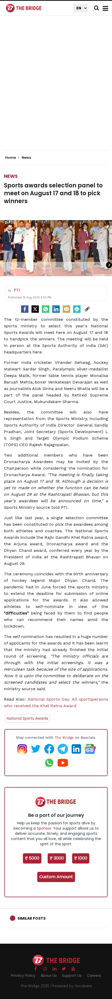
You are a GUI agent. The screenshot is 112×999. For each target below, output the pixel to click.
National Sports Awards (27, 718)
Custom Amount (56, 877)
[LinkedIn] (56, 309)
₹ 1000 (80, 858)
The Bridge (64, 737)
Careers (94, 975)
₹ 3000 (57, 858)
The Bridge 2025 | (36, 986)
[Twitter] (35, 309)
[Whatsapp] (45, 309)
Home (11, 157)
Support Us (72, 975)
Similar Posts (31, 918)
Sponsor (44, 828)
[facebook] (25, 309)
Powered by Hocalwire (72, 986)
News (11, 176)
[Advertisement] (56, 87)
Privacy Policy (23, 975)
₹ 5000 (32, 858)
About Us (49, 975)
